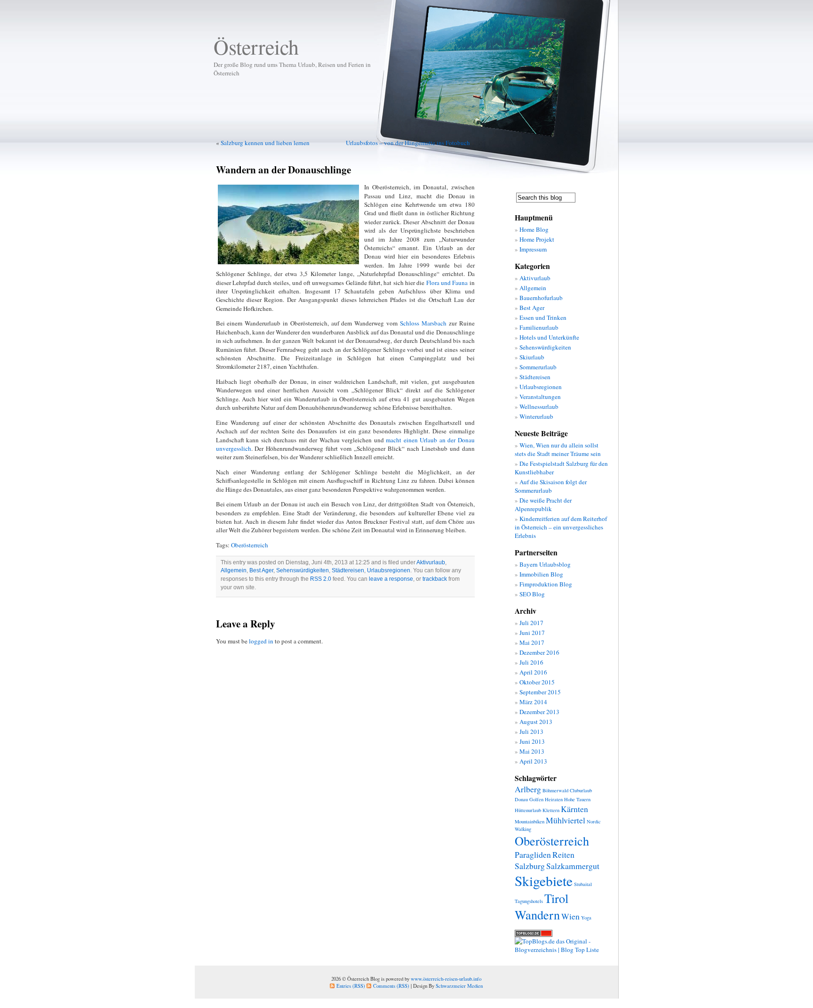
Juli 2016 (531, 662)
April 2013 (533, 761)
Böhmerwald (555, 790)
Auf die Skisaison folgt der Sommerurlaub (551, 486)
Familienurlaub (538, 327)
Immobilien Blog (541, 574)
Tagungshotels (529, 901)
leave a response (391, 579)
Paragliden (533, 854)
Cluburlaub (581, 790)
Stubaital (583, 884)
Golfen (536, 799)
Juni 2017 (532, 632)
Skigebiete (544, 880)
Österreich (256, 46)
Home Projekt (536, 239)
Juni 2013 (532, 741)
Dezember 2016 (539, 652)
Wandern (537, 914)
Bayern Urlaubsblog (545, 564)
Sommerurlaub (538, 367)
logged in (261, 641)
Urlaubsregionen (388, 570)
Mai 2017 (531, 642)
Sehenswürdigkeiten (302, 570)
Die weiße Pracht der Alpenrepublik (543, 504)
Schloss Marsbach (423, 323)
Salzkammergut (572, 865)
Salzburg (530, 865)
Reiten (563, 854)
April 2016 (533, 672)
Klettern (550, 810)
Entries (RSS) (350, 985)
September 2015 (540, 692)
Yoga (586, 917)
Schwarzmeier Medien (459, 985)
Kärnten (574, 808)
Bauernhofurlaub (541, 297)
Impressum (533, 249)
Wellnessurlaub (538, 406)
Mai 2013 (531, 751)
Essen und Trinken (542, 317)
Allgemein (234, 570)
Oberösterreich (249, 545)
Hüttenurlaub (528, 810)
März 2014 (533, 702)
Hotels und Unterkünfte (549, 337)
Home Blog (534, 229)
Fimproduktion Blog (545, 584)
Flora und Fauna (447, 282)
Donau (521, 799)
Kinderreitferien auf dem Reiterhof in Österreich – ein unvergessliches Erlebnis (561, 527)
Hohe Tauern (577, 799)
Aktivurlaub (430, 562)
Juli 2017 (531, 622)
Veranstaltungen (540, 396)
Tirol (556, 898)
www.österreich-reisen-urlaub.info (446, 978)
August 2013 (535, 721)
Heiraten (554, 799)
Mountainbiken (529, 821)
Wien (570, 916)
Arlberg (528, 789)
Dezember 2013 (539, 711)
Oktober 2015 (537, 682)
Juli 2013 (531, 731)
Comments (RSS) (391, 985)
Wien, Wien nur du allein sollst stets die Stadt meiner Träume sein (558, 449)
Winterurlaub (536, 416)
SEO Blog (532, 594)
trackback (434, 579)
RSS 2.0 (320, 579)
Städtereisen (348, 570)
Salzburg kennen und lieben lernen (265, 142)
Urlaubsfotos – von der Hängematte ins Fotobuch (408, 142)
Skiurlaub (531, 357)
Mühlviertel (565, 820)
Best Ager (261, 570)
